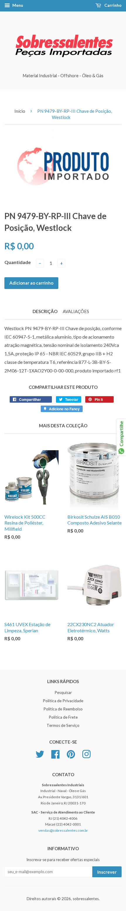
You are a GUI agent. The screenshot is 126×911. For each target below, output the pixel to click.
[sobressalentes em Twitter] (39, 753)
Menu (17, 5)
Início (19, 111)
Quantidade (17, 262)
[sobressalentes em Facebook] (55, 753)
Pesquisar (63, 692)
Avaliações (76, 311)
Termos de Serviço (63, 725)
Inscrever (107, 872)
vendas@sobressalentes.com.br (63, 830)
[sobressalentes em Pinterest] (71, 753)
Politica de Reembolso (63, 709)
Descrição (45, 311)
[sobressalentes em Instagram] (86, 753)
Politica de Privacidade (63, 700)
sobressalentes (86, 898)
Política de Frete (63, 717)
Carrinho (112, 5)
